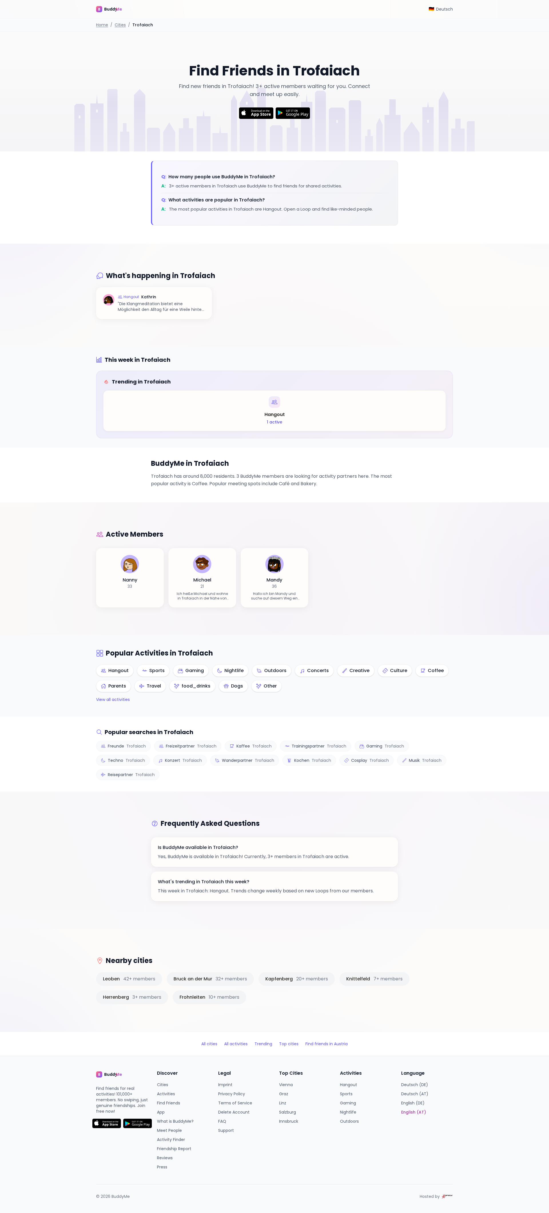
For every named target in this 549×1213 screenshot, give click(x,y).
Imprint (225, 1085)
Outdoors (349, 1121)
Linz (282, 1103)
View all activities (113, 699)
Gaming (348, 1103)
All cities (209, 1044)
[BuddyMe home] (113, 9)
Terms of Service (235, 1103)
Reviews (165, 1158)
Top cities (289, 1044)
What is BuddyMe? (175, 1121)
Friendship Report (174, 1149)
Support (226, 1130)
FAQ (222, 1121)
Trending (263, 1044)
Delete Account (234, 1112)
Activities (166, 1094)
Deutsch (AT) (414, 1094)
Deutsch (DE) (414, 1085)
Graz (283, 1094)
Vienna (286, 1085)
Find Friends (168, 1103)
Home (102, 25)
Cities (120, 25)
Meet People (169, 1130)
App (161, 1112)
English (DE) (413, 1103)
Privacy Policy (231, 1094)
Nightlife (348, 1112)
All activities (236, 1044)
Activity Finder (171, 1139)
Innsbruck (288, 1121)
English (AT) (413, 1112)
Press (162, 1167)
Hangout (348, 1085)
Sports (346, 1094)
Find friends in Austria (326, 1044)
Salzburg (287, 1112)
